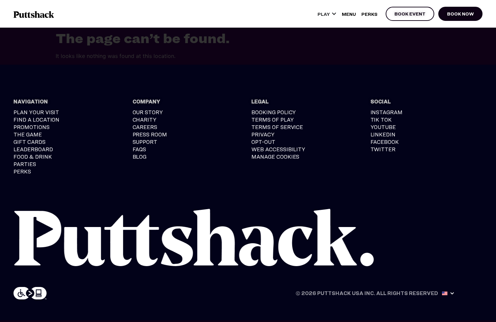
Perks (369, 14)
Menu (349, 14)
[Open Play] (334, 14)
